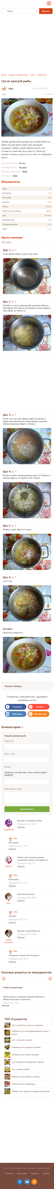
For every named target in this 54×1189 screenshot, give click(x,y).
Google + (40, 707)
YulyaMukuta (9, 829)
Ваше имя (9, 740)
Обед (15, 175)
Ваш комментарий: (13, 789)
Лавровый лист (8, 220)
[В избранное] (51, 88)
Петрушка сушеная (10, 224)
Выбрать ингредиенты (35, 11)
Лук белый (6, 197)
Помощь (46, 1173)
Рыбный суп (42, 75)
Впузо (3, 75)
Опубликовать (27, 809)
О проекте (8, 1173)
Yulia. (8, 903)
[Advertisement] (27, 44)
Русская (22, 167)
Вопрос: (8, 766)
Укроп (4, 229)
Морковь (5, 202)
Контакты (35, 1173)
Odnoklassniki (40, 714)
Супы (32, 75)
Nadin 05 (8, 866)
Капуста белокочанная (11, 211)
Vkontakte (17, 714)
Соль (4, 215)
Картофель (6, 193)
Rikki (15, 838)
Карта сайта (22, 1173)
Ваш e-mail (9, 753)
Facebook (17, 707)
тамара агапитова (8, 941)
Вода (4, 188)
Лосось (5, 206)
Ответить (21, 827)
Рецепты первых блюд (18, 75)
